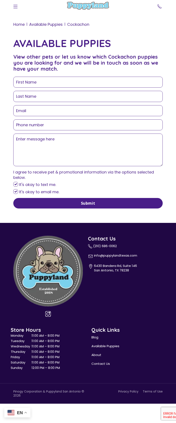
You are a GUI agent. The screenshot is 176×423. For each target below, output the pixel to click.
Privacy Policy (128, 392)
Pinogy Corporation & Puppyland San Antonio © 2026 (48, 394)
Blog (94, 337)
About (96, 355)
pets (47, 56)
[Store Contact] (159, 5)
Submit (88, 203)
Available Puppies (46, 24)
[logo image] (88, 5)
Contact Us (100, 363)
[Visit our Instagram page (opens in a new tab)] (48, 314)
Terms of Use (153, 392)
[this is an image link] (48, 270)
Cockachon (78, 24)
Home (19, 24)
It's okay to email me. (38, 192)
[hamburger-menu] (15, 5)
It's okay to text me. (37, 184)
